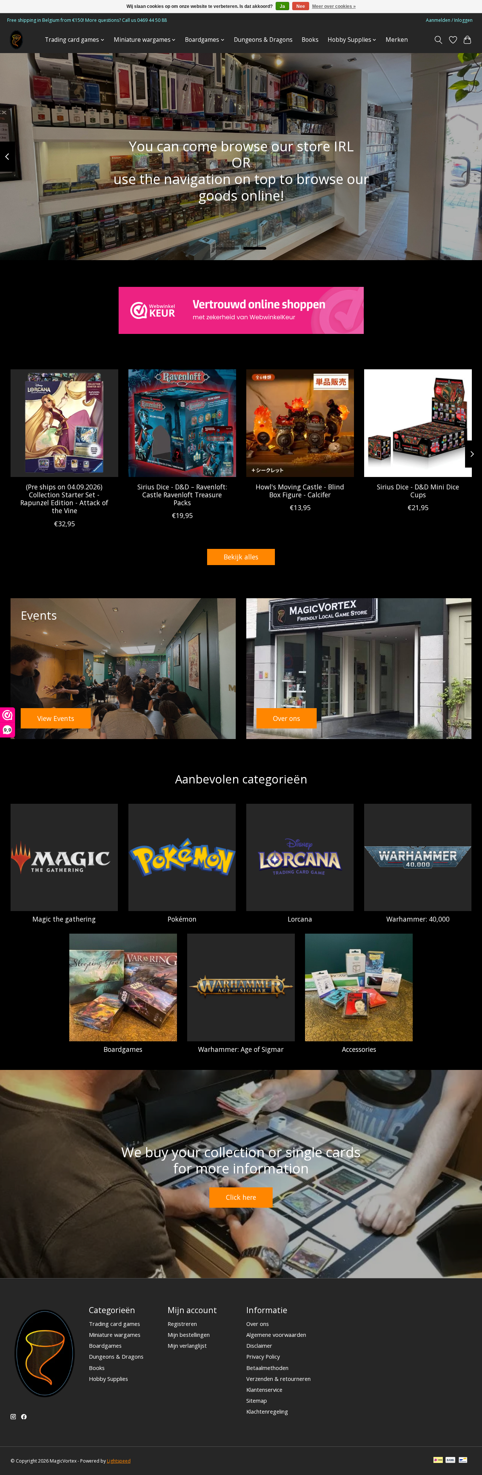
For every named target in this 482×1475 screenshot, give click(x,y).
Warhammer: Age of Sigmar (241, 1049)
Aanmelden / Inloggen (449, 20)
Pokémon (182, 918)
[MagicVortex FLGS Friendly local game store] (16, 39)
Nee (300, 6)
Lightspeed (119, 1461)
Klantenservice (264, 1389)
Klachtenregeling (267, 1411)
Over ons (257, 1323)
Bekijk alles (241, 556)
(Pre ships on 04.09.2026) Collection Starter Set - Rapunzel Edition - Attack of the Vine (64, 498)
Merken (397, 40)
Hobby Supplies (108, 1378)
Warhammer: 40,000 (418, 918)
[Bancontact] (463, 1460)
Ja (282, 6)
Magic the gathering (64, 918)
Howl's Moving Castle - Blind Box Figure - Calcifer (300, 490)
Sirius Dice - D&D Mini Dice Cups (418, 490)
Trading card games (114, 1323)
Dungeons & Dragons (263, 40)
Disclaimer (259, 1345)
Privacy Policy (263, 1356)
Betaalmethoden (267, 1367)
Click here (241, 1197)
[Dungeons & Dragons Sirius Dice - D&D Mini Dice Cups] (418, 423)
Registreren (182, 1323)
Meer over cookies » (334, 6)
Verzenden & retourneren (278, 1378)
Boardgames (123, 1049)
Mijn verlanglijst (187, 1345)
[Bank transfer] (450, 1460)
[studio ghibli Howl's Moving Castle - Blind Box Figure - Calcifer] (300, 423)
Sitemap (256, 1400)
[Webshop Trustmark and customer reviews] (241, 310)
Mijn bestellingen (189, 1334)
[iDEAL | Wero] (438, 1460)
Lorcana (300, 918)
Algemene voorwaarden (276, 1334)
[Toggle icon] (438, 40)
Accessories (359, 1049)
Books (310, 40)
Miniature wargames (114, 1334)
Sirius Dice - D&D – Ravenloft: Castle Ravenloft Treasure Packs (182, 494)
